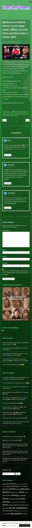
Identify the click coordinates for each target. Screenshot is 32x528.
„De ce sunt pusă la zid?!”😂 (18, 436)
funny (15, 495)
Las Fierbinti (15, 499)
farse (21, 492)
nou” (21, 502)
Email (4, 256)
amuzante (5, 484)
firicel (10, 495)
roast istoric (19, 114)
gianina (23, 495)
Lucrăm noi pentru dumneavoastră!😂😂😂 (13, 364)
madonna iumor (22, 112)
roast (15, 114)
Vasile (8, 514)
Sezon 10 (12, 511)
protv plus (21, 505)
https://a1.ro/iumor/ (12, 92)
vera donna (10, 165)
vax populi (15, 513)
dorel (18, 492)
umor (16, 115)
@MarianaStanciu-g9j (7, 444)
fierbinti (5, 495)
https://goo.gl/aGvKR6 (8, 83)
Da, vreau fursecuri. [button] (24, 525)
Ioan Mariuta (11, 193)
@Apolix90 (5, 440)
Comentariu (6, 230)
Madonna (16, 112)
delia (23, 489)
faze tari (26, 492)
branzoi (25, 486)
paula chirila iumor (10, 114)
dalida (18, 489)
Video (8, 111)
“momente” (24, 514)
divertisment (13, 492)
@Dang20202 (5, 458)
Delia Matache (22, 111)
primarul (10, 505)
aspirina (9, 486)
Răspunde (7, 155)
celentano (5, 489)
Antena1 (17, 111)
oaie (24, 502)
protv (15, 505)
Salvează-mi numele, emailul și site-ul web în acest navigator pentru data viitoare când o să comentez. (15, 272)
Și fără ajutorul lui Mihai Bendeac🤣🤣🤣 (12, 403)
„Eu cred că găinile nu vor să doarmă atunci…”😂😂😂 (15, 383)
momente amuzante (15, 502)
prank (5, 504)
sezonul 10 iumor (6, 115)
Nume (4, 250)
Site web (4, 263)
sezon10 (25, 114)
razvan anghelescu (18, 507)
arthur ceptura (23, 484)
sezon (7, 511)
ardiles (17, 484)
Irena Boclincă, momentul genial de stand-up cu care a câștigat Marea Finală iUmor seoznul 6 (15, 445)
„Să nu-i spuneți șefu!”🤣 (15, 440)
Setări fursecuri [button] (13, 525)
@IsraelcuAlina (6, 436)
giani (20, 495)
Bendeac (15, 486)
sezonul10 (12, 115)
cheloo (12, 488)
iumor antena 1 (10, 112)
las (10, 499)
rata (7, 508)
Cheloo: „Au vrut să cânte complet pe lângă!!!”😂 (14, 418)
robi (3, 511)
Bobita (20, 486)
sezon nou (18, 510)
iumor (5, 112)
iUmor (9, 140)
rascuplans (18, 42)
